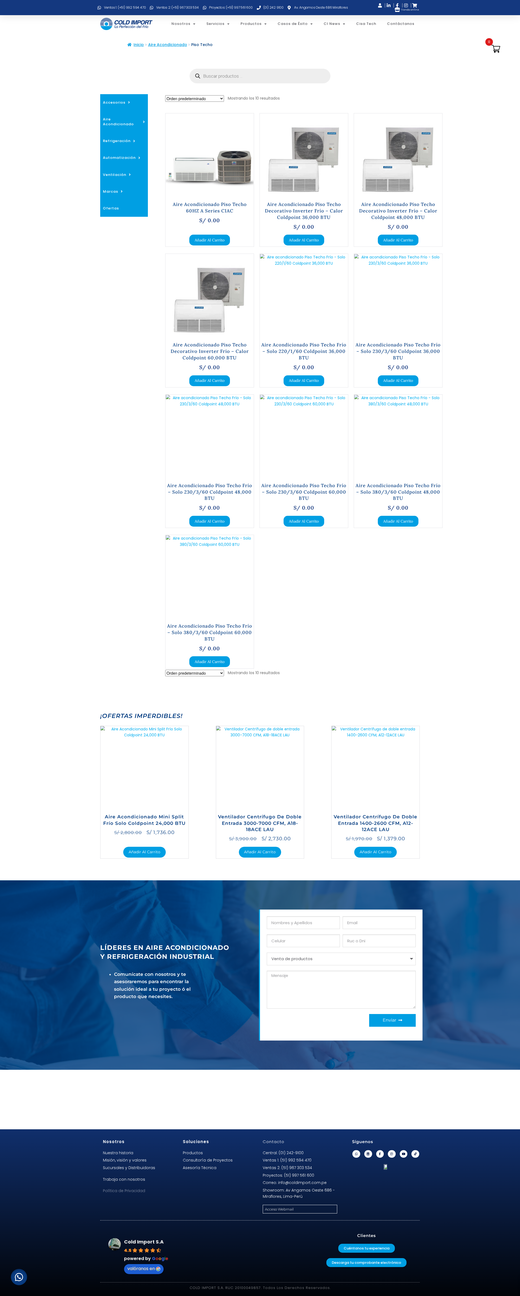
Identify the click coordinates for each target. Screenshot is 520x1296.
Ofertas (111, 208)
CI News (332, 23)
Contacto (273, 1141)
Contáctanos (400, 23)
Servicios (215, 23)
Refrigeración (117, 140)
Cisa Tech (366, 23)
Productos (251, 23)
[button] (19, 1277)
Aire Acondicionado (167, 44)
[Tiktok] (415, 1154)
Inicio (139, 44)
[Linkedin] (368, 1154)
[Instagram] (392, 1154)
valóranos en (141, 1268)
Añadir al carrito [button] (210, 240)
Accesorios (114, 102)
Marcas (110, 191)
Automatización (119, 157)
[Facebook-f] (380, 1154)
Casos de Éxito (293, 23)
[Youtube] (404, 1154)
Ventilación (114, 174)
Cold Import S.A (144, 1241)
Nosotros (180, 23)
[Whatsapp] (356, 1154)
